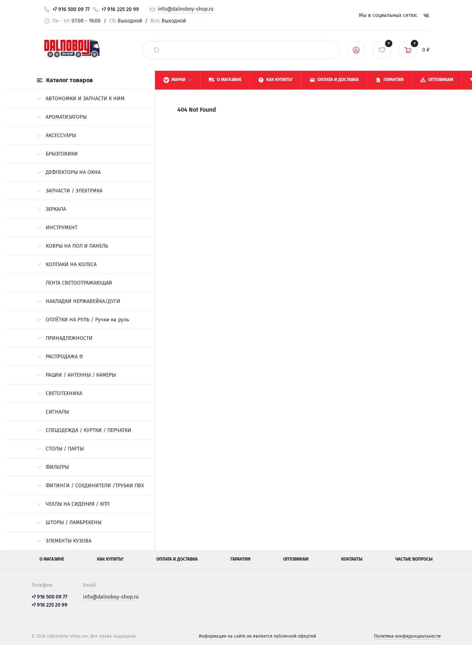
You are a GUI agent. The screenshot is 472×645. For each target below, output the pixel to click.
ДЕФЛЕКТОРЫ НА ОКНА (73, 172)
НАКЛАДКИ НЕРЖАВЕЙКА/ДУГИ (83, 301)
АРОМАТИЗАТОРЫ (66, 117)
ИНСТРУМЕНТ (61, 227)
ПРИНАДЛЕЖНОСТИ (69, 338)
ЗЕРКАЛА (56, 209)
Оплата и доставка (177, 559)
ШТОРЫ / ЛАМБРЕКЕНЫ (73, 522)
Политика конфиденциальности (407, 636)
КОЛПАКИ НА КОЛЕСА (71, 264)
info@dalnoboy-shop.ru (186, 9)
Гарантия (240, 559)
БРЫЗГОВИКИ (62, 154)
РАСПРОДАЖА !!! (64, 356)
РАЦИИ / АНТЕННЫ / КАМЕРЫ (81, 375)
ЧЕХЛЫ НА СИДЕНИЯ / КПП (78, 504)
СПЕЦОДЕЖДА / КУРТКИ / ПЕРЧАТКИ (88, 430)
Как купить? (110, 559)
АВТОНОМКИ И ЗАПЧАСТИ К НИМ (85, 98)
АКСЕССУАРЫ (61, 135)
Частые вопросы (414, 559)
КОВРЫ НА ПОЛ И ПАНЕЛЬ (77, 246)
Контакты (351, 559)
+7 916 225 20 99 (120, 9)
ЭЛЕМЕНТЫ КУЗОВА (68, 541)
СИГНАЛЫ (57, 412)
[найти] (156, 50)
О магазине (51, 559)
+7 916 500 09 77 (71, 9)
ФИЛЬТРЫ (57, 467)
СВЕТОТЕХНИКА (64, 393)
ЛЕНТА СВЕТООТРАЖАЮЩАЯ (79, 283)
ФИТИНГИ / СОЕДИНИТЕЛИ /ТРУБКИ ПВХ (95, 485)
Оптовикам (295, 559)
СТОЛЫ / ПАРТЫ (65, 449)
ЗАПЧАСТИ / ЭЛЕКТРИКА (74, 191)
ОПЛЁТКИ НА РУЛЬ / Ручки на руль (87, 320)
